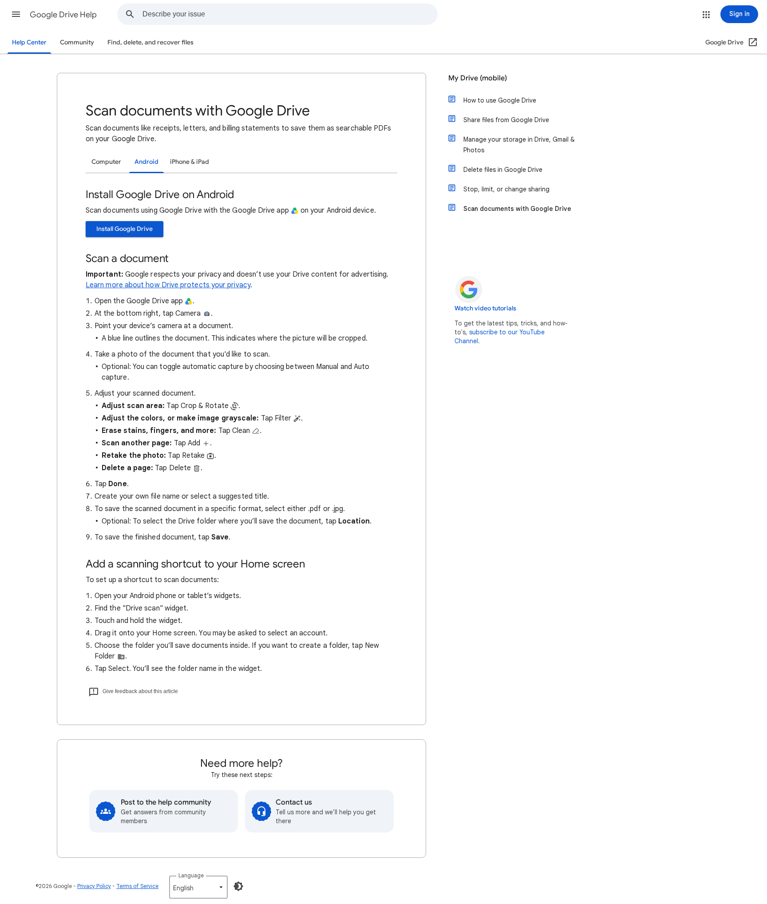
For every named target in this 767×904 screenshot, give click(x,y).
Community (77, 42)
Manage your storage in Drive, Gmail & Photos (519, 144)
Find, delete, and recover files (150, 42)
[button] (16, 14)
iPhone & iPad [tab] (189, 162)
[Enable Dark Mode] (238, 886)
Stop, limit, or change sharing (506, 189)
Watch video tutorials (485, 308)
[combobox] (289, 14)
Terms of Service (137, 886)
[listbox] (198, 887)
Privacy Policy (94, 886)
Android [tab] (146, 162)
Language (191, 875)
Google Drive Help (63, 15)
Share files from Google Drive (506, 120)
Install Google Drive (124, 229)
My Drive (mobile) (477, 78)
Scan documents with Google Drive (517, 209)
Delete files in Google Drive (502, 170)
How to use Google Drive (499, 100)
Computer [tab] (106, 162)
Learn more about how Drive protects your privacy (168, 285)
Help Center (29, 42)
